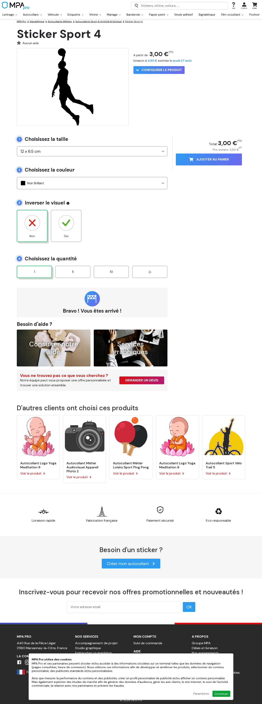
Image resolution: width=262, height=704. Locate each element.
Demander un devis (141, 380)
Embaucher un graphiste (93, 653)
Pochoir (254, 14)
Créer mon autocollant (128, 563)
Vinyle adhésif (183, 14)
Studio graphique (88, 648)
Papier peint (157, 14)
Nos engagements (205, 653)
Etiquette (74, 14)
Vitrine (94, 14)
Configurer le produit (161, 70)
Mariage (112, 14)
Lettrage (8, 14)
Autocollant (31, 14)
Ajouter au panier (212, 159)
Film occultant (231, 14)
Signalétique (207, 14)
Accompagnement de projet (96, 643)
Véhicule (54, 14)
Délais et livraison (205, 648)
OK (189, 607)
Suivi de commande (147, 643)
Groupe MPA (201, 643)
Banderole (133, 14)
